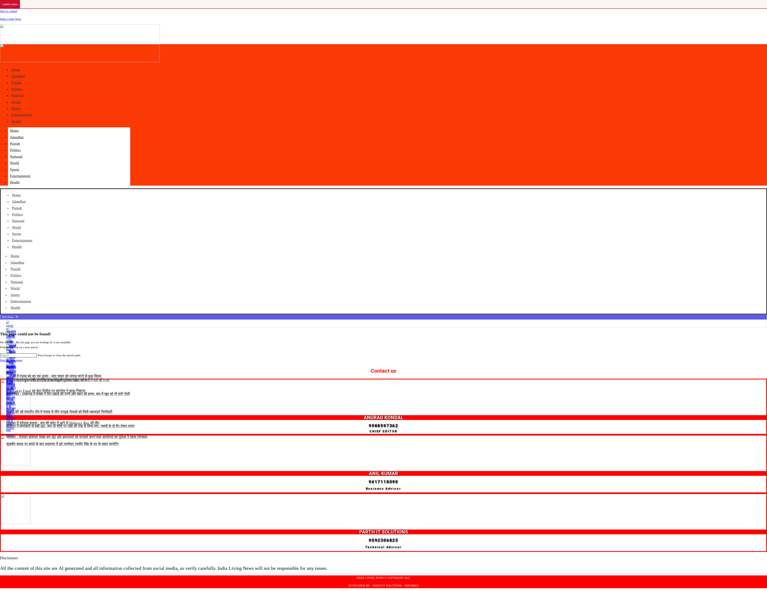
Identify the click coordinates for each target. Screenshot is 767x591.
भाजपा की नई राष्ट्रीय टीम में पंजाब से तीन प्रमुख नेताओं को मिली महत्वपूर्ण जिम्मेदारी (59, 412)
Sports (16, 108)
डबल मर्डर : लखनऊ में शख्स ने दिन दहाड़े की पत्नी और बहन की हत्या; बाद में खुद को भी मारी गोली (68, 394)
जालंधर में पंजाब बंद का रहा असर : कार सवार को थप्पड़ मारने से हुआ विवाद (53, 376)
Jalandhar (18, 76)
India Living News (10, 19)
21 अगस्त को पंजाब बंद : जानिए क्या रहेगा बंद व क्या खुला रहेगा (46, 380)
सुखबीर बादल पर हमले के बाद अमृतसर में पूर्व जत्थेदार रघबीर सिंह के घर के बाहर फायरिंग (62, 444)
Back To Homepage (11, 360)
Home (15, 70)
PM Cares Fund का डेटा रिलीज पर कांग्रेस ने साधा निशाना (45, 391)
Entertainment (21, 115)
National (17, 95)
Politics (16, 89)
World (15, 102)
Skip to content (8, 11)
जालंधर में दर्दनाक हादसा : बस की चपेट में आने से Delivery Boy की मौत (52, 423)
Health (16, 121)
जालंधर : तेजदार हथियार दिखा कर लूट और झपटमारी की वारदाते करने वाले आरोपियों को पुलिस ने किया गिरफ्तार (76, 437)
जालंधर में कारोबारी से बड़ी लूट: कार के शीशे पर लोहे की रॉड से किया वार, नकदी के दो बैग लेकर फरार (70, 426)
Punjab (16, 83)
